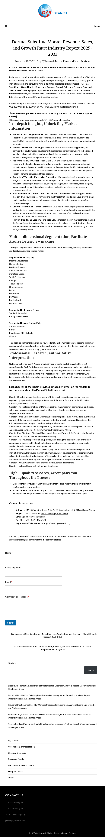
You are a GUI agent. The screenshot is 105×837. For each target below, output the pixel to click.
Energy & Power (15, 771)
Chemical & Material (17, 753)
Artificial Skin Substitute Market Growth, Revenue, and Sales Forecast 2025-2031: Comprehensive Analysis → (52, 648)
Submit (10, 622)
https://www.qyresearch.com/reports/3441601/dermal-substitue (39, 119)
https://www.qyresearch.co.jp (57, 523)
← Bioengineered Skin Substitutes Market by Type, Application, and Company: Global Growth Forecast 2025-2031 (53, 635)
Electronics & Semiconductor (21, 765)
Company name (13, 567)
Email (8, 582)
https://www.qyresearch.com (54, 513)
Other (11, 777)
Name (9, 552)
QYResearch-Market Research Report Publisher (66, 61)
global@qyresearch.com (33, 516)
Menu (97, 26)
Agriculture (13, 740)
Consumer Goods (16, 759)
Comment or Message (17, 596)
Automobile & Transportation (21, 746)
